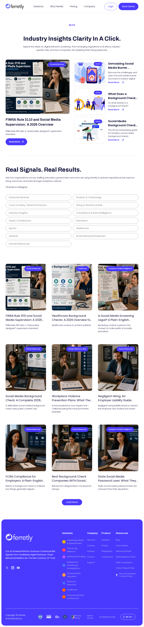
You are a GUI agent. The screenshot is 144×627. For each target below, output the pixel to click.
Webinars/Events (123, 551)
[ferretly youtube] (18, 567)
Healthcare (72, 589)
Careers (91, 545)
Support (90, 562)
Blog (118, 540)
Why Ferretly (56, 6)
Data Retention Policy (125, 557)
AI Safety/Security (107, 617)
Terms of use (90, 617)
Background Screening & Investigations (73, 565)
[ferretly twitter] (7, 567)
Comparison (107, 557)
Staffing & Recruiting (76, 556)
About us (91, 540)
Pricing (73, 6)
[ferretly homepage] (15, 6)
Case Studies (122, 545)
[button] (38, 6)
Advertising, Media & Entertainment (75, 542)
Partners (91, 551)
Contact (90, 557)
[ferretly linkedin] (12, 567)
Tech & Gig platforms (72, 550)
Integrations (107, 551)
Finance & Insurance (71, 583)
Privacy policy (78, 617)
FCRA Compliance (124, 562)
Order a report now (125, 568)
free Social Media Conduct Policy (127, 575)
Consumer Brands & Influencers (75, 597)
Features (106, 540)
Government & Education (74, 575)
